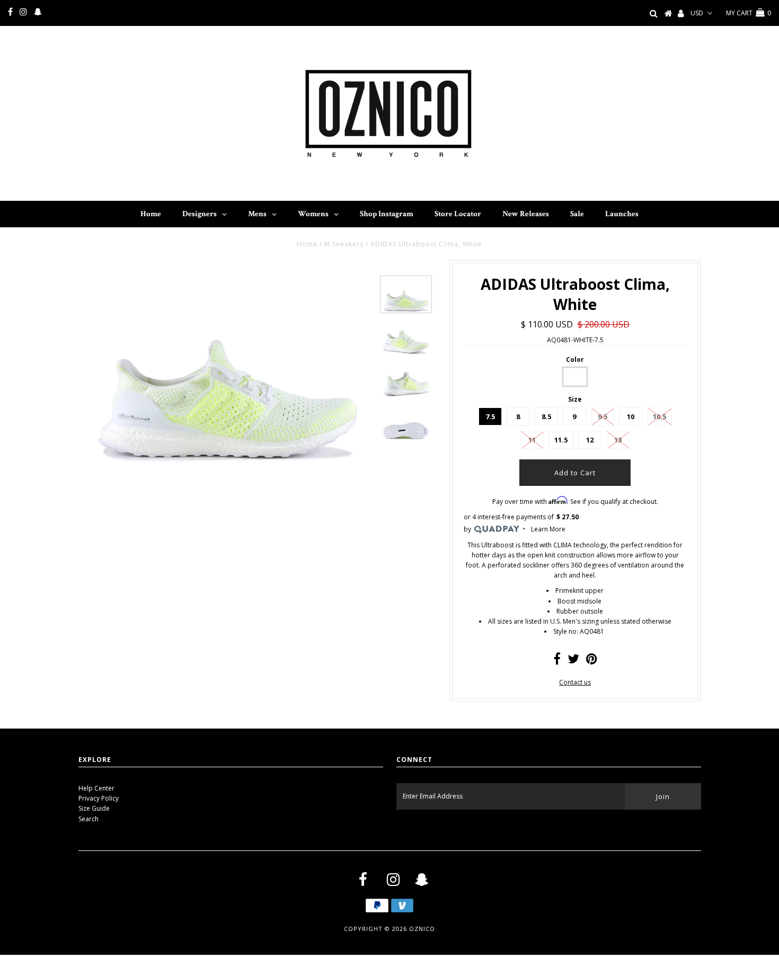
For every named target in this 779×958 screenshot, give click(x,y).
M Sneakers (344, 244)
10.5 (659, 416)
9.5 (602, 416)
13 (618, 440)
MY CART (748, 12)
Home (307, 244)
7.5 (490, 416)
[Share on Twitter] (573, 661)
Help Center (96, 788)
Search (88, 818)
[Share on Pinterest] (591, 661)
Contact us (575, 682)
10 (630, 416)
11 (532, 440)
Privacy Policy (98, 798)
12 (590, 440)
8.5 (546, 416)
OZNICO (422, 929)
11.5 (561, 440)
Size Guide (94, 808)
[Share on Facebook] (557, 661)
